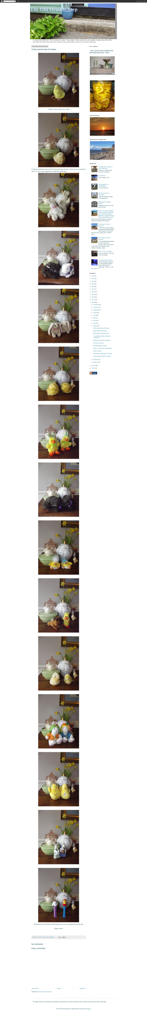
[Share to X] (62, 937)
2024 (93, 281)
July (94, 315)
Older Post (82, 988)
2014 (93, 368)
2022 (93, 286)
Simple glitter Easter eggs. (100, 330)
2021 (93, 289)
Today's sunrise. (97, 351)
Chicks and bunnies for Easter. (101, 328)
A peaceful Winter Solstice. (105, 260)
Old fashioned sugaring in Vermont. (102, 353)
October (95, 307)
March (95, 326)
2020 (93, 291)
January (95, 362)
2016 (93, 302)
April (94, 323)
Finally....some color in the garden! (102, 348)
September (96, 310)
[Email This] (59, 937)
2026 (93, 276)
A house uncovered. (98, 343)
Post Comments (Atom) (45, 991)
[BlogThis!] (60, 937)
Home (59, 988)
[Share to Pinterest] (65, 937)
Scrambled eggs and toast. (100, 345)
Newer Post (35, 988)
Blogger (88, 1008)
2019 (93, 294)
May (94, 320)
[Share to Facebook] (63, 937)
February (96, 359)
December (96, 304)
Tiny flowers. (102, 175)
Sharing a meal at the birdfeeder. (101, 340)
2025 (93, 278)
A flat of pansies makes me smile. (102, 356)
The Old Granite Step (53, 9)
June (94, 318)
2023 (93, 284)
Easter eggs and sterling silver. (101, 333)
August (95, 312)
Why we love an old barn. (105, 251)
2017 (93, 299)
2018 (93, 297)
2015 (93, 365)
